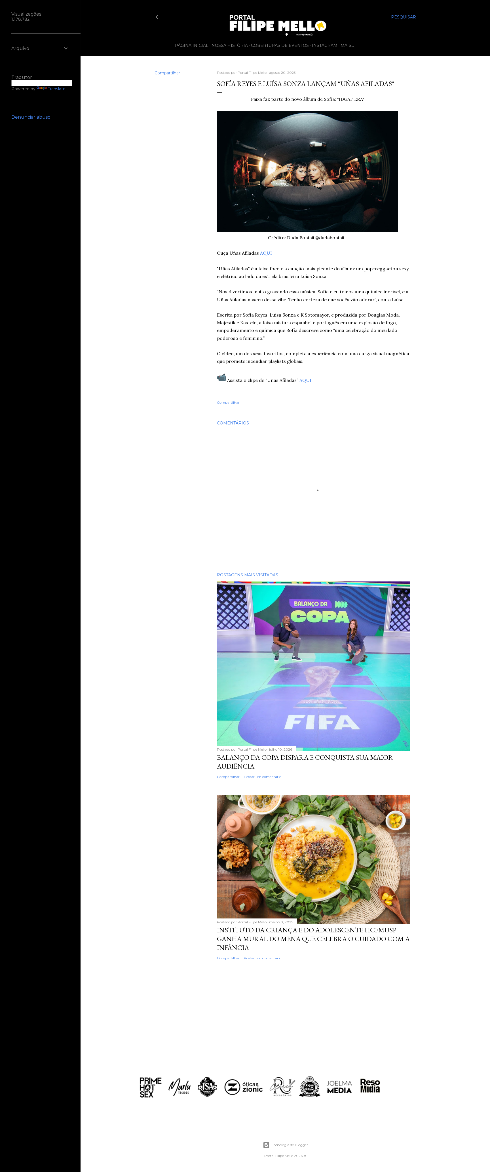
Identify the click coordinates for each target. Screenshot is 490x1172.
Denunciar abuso (30, 117)
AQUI (266, 253)
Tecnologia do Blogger (290, 1145)
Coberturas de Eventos (280, 45)
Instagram (324, 45)
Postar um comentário (262, 777)
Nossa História (230, 45)
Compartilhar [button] (167, 73)
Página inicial (191, 45)
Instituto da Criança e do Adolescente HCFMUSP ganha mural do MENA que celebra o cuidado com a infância (313, 939)
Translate (57, 88)
